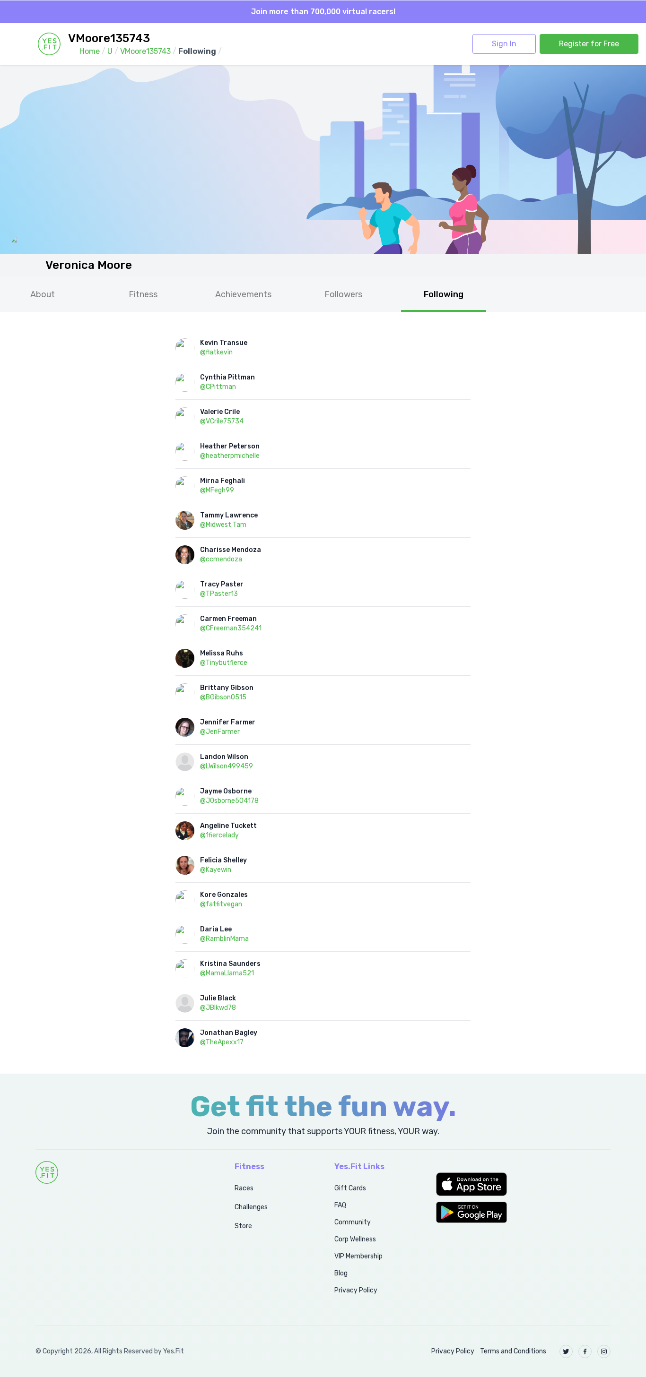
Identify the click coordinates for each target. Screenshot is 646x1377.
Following (443, 294)
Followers (343, 294)
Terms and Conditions (513, 1351)
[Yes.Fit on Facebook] (585, 1351)
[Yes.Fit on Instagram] (604, 1351)
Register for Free (589, 43)
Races (244, 1188)
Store (243, 1226)
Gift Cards (350, 1188)
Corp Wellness (355, 1239)
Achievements (243, 294)
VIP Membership (358, 1256)
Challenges (251, 1207)
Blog (341, 1273)
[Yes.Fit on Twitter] (566, 1351)
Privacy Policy (355, 1290)
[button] (523, 1184)
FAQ (340, 1205)
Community (352, 1222)
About (42, 294)
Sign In (504, 43)
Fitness (143, 294)
